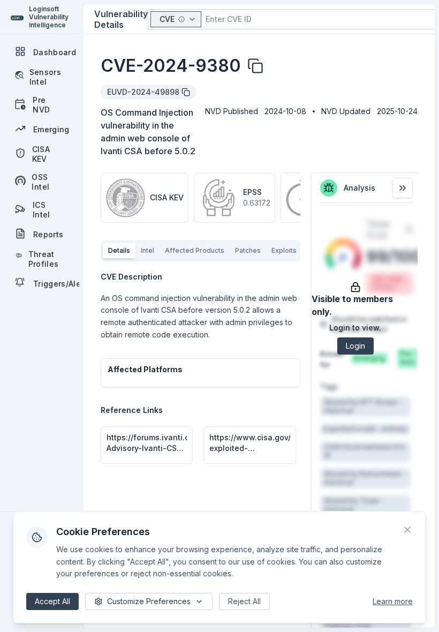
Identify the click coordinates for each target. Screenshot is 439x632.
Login (355, 345)
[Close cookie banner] (407, 529)
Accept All (52, 601)
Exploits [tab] (284, 250)
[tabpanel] (200, 368)
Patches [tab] (248, 250)
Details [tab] (119, 250)
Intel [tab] (147, 250)
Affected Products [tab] (194, 250)
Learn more (393, 601)
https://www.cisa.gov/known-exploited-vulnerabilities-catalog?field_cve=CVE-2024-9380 (249, 443)
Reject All (244, 601)
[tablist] (200, 250)
